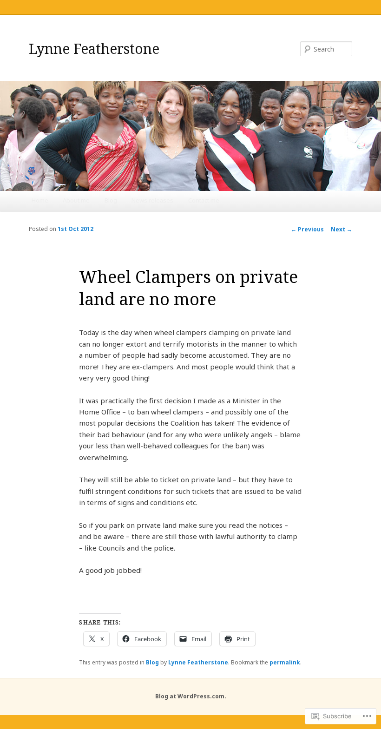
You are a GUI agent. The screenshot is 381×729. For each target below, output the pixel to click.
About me (76, 200)
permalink (284, 662)
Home (40, 200)
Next (341, 229)
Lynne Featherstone (94, 48)
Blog (111, 200)
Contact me (203, 200)
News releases (152, 200)
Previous (307, 229)
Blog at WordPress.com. (190, 696)
